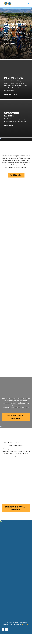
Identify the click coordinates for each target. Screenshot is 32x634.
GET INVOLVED (8, 125)
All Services (15, 175)
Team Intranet (7, 615)
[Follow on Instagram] (6, 629)
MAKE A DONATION (10, 94)
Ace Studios (26, 624)
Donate (13, 490)
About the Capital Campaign (15, 416)
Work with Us (16, 476)
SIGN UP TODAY (9, 43)
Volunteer (14, 462)
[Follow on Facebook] (3, 629)
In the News (6, 609)
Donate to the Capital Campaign (15, 508)
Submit (5, 574)
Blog (3, 612)
